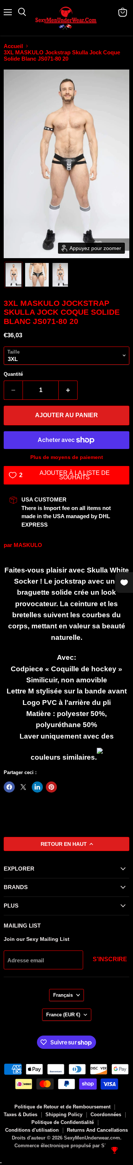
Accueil (13, 46)
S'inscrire (110, 959)
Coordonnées (106, 1114)
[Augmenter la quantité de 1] (68, 390)
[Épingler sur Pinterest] (51, 787)
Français (63, 995)
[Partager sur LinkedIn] (37, 787)
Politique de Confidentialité (62, 1122)
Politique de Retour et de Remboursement (62, 1107)
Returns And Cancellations (97, 1130)
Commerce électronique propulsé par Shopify (66, 1145)
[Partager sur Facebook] (9, 787)
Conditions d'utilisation (32, 1130)
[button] (13, 274)
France (63, 1014)
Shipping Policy (63, 1114)
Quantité (13, 374)
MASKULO (28, 545)
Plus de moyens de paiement (66, 457)
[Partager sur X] (23, 787)
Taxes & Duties (20, 1114)
